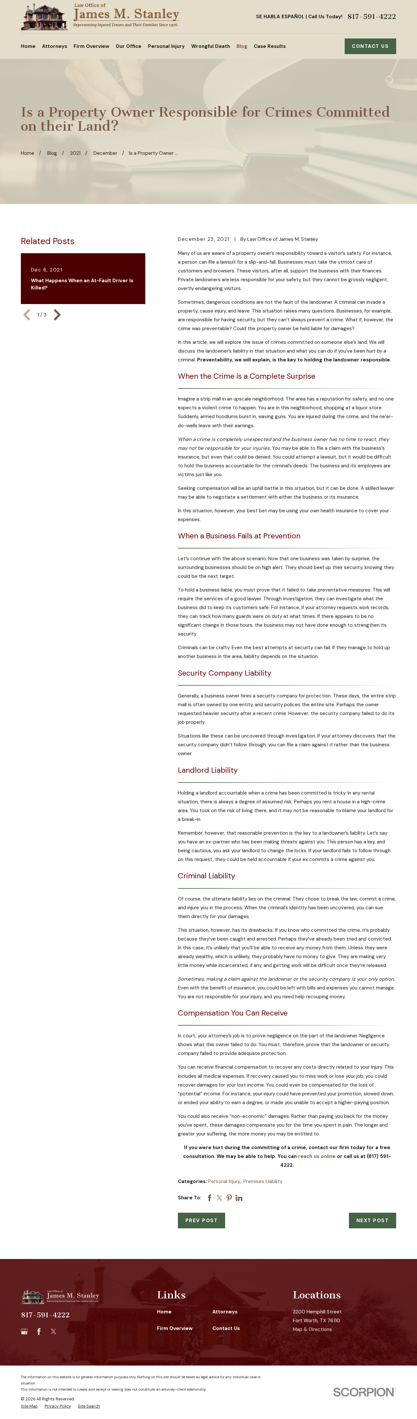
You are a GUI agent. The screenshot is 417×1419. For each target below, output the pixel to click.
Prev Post (201, 1220)
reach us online (317, 1156)
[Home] (100, 16)
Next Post (372, 1220)
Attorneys (224, 1312)
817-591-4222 (371, 16)
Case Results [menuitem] (270, 46)
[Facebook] (39, 1331)
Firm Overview (175, 1328)
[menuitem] (29, 1406)
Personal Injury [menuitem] (166, 46)
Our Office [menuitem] (128, 46)
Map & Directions (312, 1329)
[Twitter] (53, 1331)
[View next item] (57, 315)
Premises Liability (262, 1181)
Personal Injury (224, 1181)
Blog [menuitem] (242, 46)
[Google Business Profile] (24, 1331)
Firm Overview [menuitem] (91, 46)
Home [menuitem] (28, 46)
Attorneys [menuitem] (54, 46)
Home (164, 1312)
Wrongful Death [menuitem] (210, 46)
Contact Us (370, 46)
